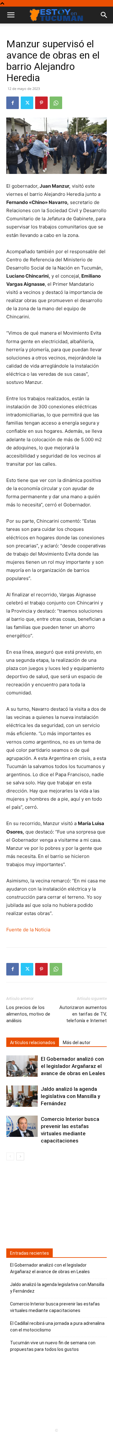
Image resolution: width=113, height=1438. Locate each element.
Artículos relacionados (32, 1042)
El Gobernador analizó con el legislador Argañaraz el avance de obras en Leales (73, 1066)
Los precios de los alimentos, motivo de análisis (28, 1014)
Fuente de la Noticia (28, 930)
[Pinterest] (41, 103)
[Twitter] (27, 103)
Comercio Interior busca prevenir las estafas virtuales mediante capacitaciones (55, 1307)
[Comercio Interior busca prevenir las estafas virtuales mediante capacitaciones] (22, 1126)
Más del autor (76, 1042)
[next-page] (20, 1156)
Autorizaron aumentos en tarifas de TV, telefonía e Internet (83, 1014)
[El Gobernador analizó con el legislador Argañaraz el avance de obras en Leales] (22, 1066)
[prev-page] (10, 1156)
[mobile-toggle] (11, 15)
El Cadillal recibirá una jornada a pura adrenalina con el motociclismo (57, 1326)
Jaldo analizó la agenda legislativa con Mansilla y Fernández (70, 1096)
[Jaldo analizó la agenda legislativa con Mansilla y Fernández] (22, 1096)
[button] (104, 15)
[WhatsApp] (56, 103)
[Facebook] (12, 103)
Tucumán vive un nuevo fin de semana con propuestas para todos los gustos (52, 1346)
